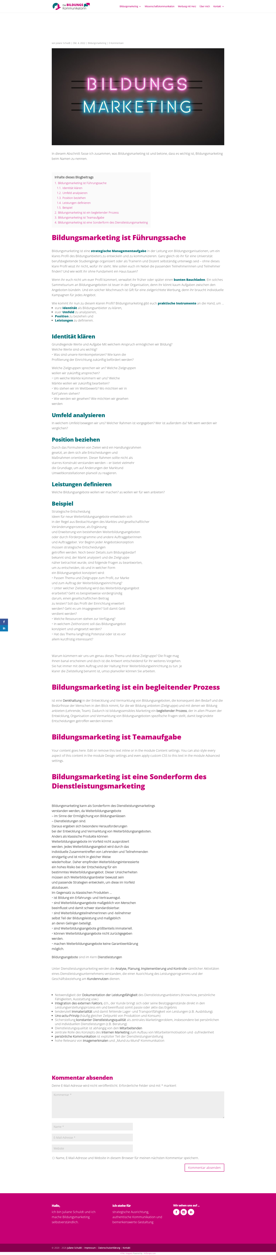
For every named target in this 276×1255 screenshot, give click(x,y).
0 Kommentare (116, 43)
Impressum (90, 1247)
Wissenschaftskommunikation (159, 6)
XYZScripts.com (150, 1253)
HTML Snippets (126, 1253)
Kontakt (217, 6)
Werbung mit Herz (187, 6)
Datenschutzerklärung (109, 1247)
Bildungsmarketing (129, 6)
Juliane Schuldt (63, 43)
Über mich (204, 6)
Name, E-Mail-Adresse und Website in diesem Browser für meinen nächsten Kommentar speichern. (127, 1158)
